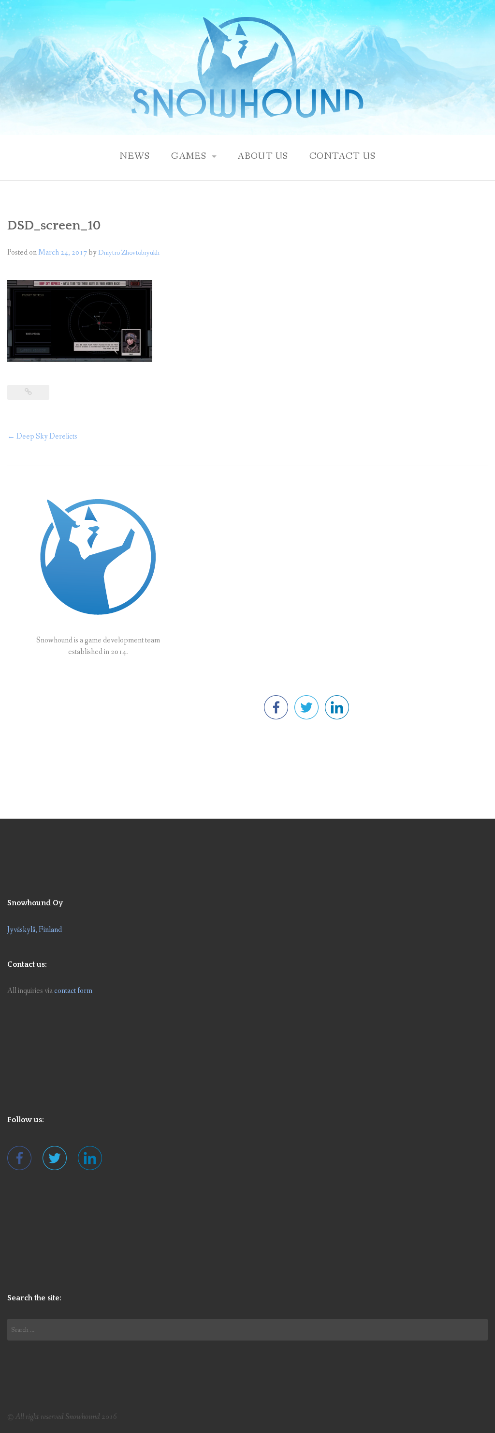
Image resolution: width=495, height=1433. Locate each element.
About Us (262, 156)
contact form (73, 991)
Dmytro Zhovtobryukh (129, 253)
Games (189, 156)
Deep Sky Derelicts (42, 436)
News (134, 156)
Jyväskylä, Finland (34, 930)
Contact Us (342, 156)
